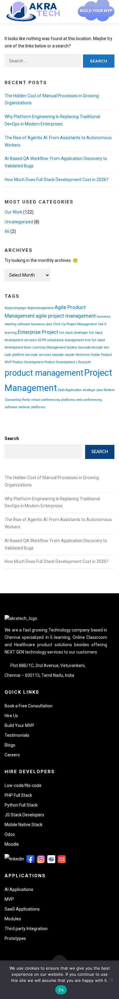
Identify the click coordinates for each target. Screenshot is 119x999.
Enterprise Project (38, 332)
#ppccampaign (15, 308)
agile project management (66, 316)
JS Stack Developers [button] (24, 814)
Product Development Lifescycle (67, 362)
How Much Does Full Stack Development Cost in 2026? (56, 179)
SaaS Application (70, 390)
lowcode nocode (63, 355)
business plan (41, 324)
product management (44, 373)
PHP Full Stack (18, 795)
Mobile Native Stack (23, 824)
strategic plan (93, 390)
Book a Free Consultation (28, 705)
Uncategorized (19, 221)
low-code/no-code (90, 347)
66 (7, 231)
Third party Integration (26, 928)
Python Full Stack (21, 805)
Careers (12, 754)
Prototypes (15, 938)
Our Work (13, 212)
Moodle (12, 844)
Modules (13, 918)
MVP (8, 362)
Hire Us (11, 715)
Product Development (28, 362)
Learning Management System (54, 347)
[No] (111, 980)
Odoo (10, 834)
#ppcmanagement (40, 308)
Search (12, 438)
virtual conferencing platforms (53, 400)
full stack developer (73, 333)
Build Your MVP (19, 725)
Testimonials (17, 735)
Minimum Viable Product (94, 355)
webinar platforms (31, 407)
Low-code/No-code (23, 785)
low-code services (38, 355)
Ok (61, 989)
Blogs (10, 745)
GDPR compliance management (61, 340)
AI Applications (19, 889)
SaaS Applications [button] (22, 909)
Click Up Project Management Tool (78, 324)
